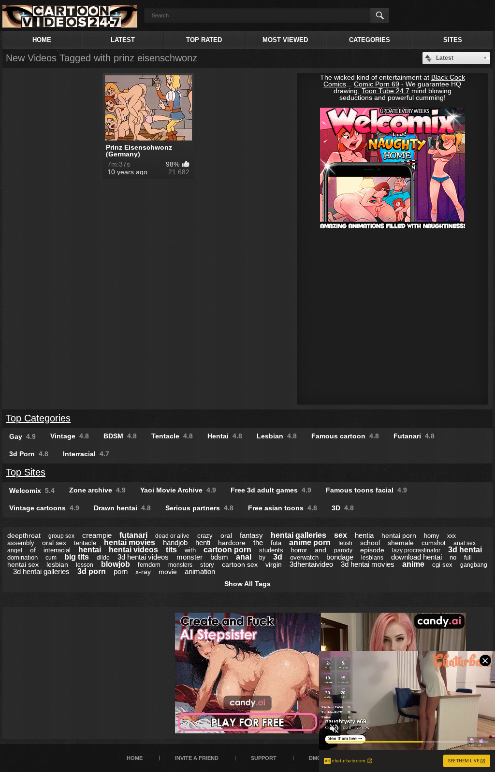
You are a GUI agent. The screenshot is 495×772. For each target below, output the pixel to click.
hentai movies (129, 542)
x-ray (143, 571)
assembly (20, 543)
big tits (76, 557)
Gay (22, 436)
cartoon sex (240, 564)
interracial (57, 550)
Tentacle (172, 436)
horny (431, 535)
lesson (84, 564)
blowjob (115, 564)
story (207, 564)
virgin (273, 564)
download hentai (416, 557)
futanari (133, 535)
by (262, 557)
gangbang (473, 564)
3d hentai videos (143, 557)
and (320, 550)
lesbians (372, 557)
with (190, 550)
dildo (103, 557)
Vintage (69, 436)
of (33, 550)
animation (200, 571)
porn (121, 571)
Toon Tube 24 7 (385, 91)
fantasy (251, 535)
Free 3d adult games (271, 490)
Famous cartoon (345, 436)
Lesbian (277, 436)
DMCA (317, 758)
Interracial (86, 454)
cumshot (434, 543)
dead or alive (172, 536)
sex (340, 535)
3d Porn (28, 454)
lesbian (57, 564)
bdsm (219, 557)
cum (51, 557)
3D (343, 508)
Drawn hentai (122, 508)
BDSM (120, 436)
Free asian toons (282, 508)
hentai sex (23, 564)
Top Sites (25, 472)
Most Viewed (285, 39)
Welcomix (32, 490)
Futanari (414, 436)
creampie (97, 535)
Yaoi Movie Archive (178, 490)
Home (41, 39)
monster (189, 557)
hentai (89, 550)
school (370, 543)
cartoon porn (227, 550)
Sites (452, 39)
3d (277, 557)
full (468, 557)
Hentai (224, 436)
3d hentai (465, 550)
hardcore (232, 543)
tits (171, 550)
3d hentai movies (367, 564)
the (258, 542)
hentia (364, 535)
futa (276, 543)
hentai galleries (298, 535)
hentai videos (133, 550)
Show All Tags (247, 584)
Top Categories (38, 418)
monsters (180, 564)
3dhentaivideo (311, 564)
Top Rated (204, 39)
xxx (451, 536)
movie (168, 571)
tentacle (85, 543)
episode (372, 550)
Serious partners (199, 508)
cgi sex (442, 564)
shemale (401, 543)
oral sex (54, 543)
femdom (149, 564)
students (271, 550)
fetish (345, 543)
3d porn (91, 571)
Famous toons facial (366, 490)
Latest (123, 39)
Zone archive (97, 490)
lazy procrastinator (416, 550)
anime (413, 564)
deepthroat (24, 535)
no (453, 557)
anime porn (310, 542)
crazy (205, 535)
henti (202, 542)
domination (22, 557)
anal (243, 557)
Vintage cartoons (44, 508)
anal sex (464, 543)
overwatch (304, 557)
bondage (339, 557)
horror (299, 550)
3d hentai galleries (41, 571)
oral (226, 535)
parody (343, 550)
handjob (175, 542)
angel (14, 550)
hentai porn (398, 535)
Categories (369, 39)
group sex (61, 536)
